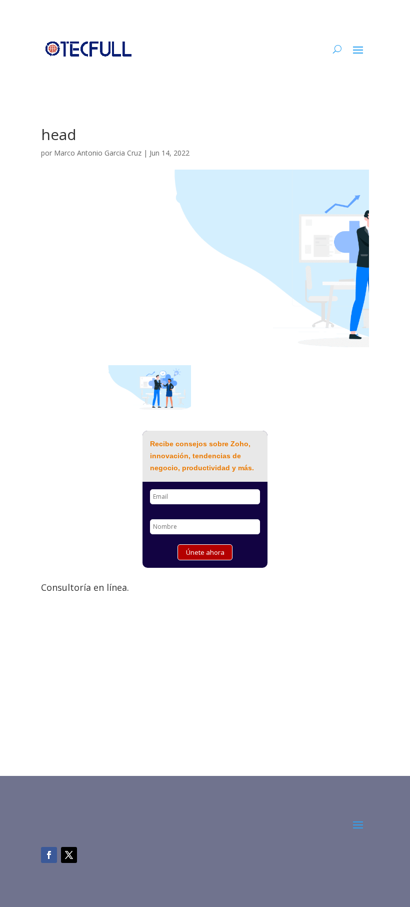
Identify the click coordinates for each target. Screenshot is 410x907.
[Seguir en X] (69, 855)
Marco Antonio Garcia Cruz (98, 153)
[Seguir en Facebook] (49, 855)
